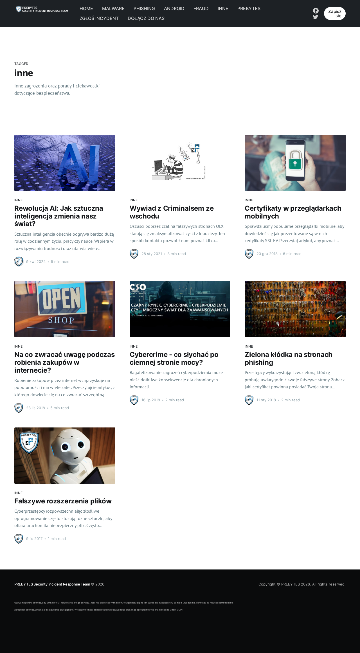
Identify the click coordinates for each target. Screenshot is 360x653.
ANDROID (174, 8)
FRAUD (201, 8)
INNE (223, 8)
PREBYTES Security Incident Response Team (52, 584)
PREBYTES (248, 8)
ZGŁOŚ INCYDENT (99, 18)
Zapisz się (334, 13)
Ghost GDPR (176, 609)
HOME (86, 8)
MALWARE (113, 8)
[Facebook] (316, 10)
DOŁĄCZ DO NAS (146, 18)
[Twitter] (315, 16)
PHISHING (144, 8)
